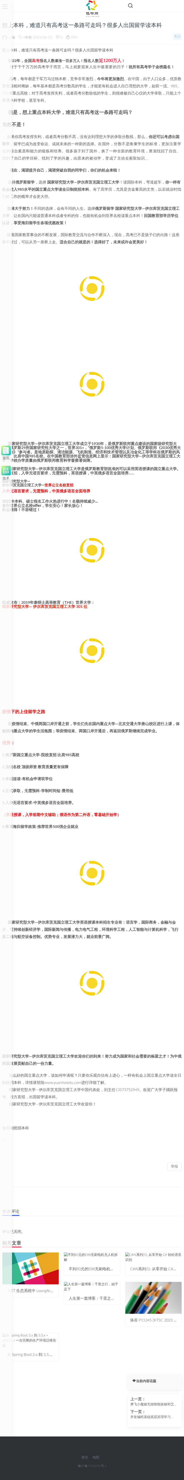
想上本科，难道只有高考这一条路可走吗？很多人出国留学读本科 (57, 50)
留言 (84, 1457)
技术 (6, 477)
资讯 (6, 457)
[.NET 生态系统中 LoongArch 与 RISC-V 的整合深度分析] (30, 1268)
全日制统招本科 (15, 1128)
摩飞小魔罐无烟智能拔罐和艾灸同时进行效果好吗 (153, 1405)
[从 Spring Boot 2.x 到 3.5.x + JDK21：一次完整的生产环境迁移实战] (30, 1340)
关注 (177, 36)
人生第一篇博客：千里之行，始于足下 (101, 1298)
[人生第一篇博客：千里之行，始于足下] (92, 1286)
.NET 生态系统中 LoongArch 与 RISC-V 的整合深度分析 (53, 1291)
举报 (174, 1166)
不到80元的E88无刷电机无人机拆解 (99, 1269)
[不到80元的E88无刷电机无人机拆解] (92, 1257)
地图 (95, 1457)
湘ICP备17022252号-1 (92, 1465)
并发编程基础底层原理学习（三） (150, 1417)
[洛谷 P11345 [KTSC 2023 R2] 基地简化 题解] (153, 1297)
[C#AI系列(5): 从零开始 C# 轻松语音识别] (153, 1257)
